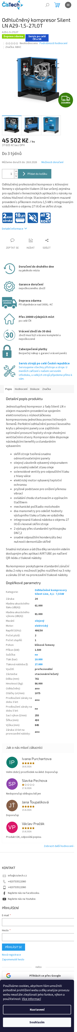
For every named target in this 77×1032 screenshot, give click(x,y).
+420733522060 (17, 882)
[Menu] (68, 5)
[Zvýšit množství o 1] (16, 171)
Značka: (13, 47)
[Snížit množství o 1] (16, 176)
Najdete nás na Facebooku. (24, 893)
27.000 (38, 664)
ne (36, 655)
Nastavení (37, 1009)
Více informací (31, 999)
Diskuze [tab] (34, 389)
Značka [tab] (46, 389)
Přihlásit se (13, 947)
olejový (39, 621)
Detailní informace (12, 229)
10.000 (38, 659)
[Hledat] (47, 5)
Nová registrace (11, 955)
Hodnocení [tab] (21, 389)
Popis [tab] (8, 389)
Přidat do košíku (37, 173)
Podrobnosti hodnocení (53, 43)
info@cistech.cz (17, 876)
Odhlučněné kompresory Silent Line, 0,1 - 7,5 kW (51, 592)
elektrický (41, 626)
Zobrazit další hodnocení (58, 846)
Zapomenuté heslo (13, 960)
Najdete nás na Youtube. (22, 899)
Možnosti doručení (52, 162)
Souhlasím (37, 1022)
